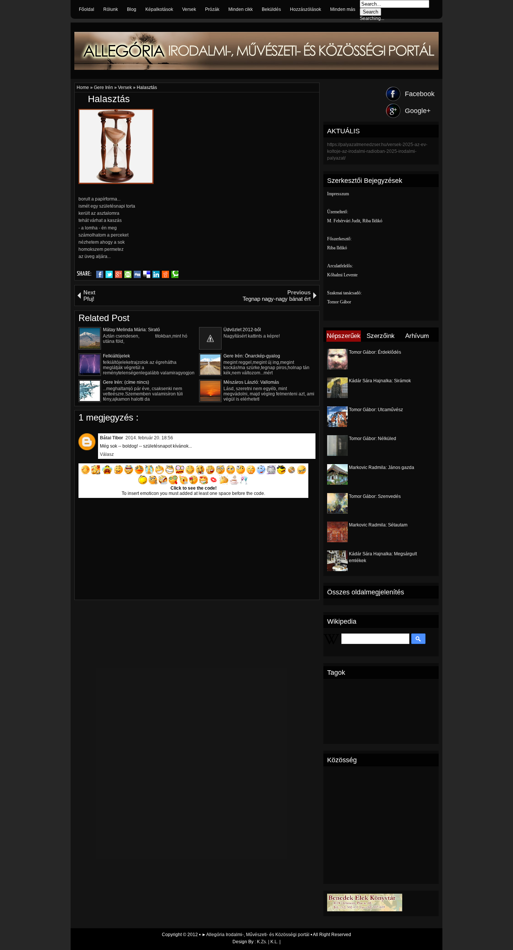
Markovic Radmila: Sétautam (378, 525)
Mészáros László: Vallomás (251, 382)
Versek (189, 9)
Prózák (212, 9)
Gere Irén (104, 87)
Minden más (342, 9)
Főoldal (86, 9)
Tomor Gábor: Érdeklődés (375, 352)
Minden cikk (240, 9)
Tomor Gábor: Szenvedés (375, 496)
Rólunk (110, 9)
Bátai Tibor (111, 437)
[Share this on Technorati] (174, 274)
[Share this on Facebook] (99, 274)
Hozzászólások (305, 9)
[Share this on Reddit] (165, 274)
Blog (131, 9)
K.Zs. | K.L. (267, 941)
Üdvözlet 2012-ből (242, 329)
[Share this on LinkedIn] (156, 274)
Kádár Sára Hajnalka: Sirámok (380, 380)
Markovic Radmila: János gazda (381, 467)
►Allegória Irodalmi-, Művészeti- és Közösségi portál (256, 934)
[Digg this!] (137, 274)
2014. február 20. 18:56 (149, 437)
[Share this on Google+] (118, 274)
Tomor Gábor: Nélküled (372, 438)
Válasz (107, 454)
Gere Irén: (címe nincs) (126, 382)
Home (83, 87)
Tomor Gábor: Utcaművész (376, 409)
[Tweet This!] (109, 274)
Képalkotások (159, 9)
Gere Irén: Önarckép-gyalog (251, 356)
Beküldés (271, 9)
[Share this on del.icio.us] (146, 274)
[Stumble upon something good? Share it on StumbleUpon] (127, 274)
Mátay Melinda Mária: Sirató (131, 329)
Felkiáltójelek (116, 356)
